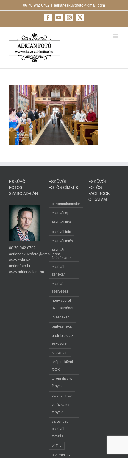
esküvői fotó (61, 232)
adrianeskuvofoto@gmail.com (79, 5)
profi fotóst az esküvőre (62, 339)
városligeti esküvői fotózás (60, 428)
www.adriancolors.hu (26, 272)
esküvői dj (60, 213)
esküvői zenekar (58, 270)
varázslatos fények (61, 408)
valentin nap (62, 395)
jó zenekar (60, 317)
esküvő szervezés (60, 287)
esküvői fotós (62, 241)
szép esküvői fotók (62, 365)
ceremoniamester (66, 204)
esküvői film (61, 222)
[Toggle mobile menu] (116, 36)
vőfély (56, 446)
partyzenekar (62, 326)
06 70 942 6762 (36, 5)
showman (60, 352)
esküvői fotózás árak (61, 254)
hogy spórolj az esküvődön (63, 304)
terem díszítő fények (62, 382)
